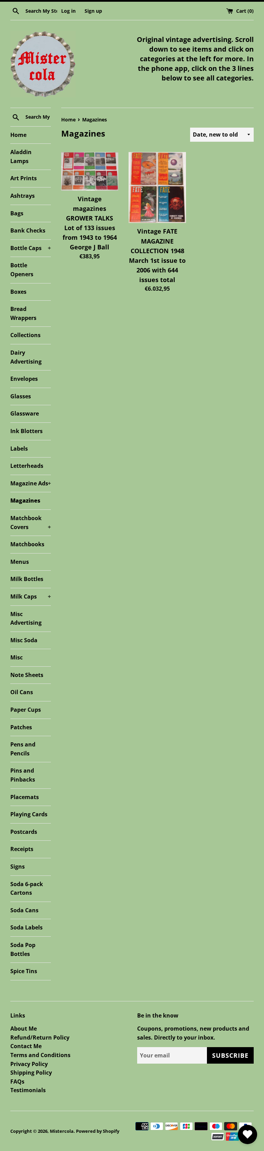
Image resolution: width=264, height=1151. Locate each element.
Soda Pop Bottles (22, 949)
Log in (68, 11)
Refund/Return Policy (39, 1037)
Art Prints (23, 178)
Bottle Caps (30, 248)
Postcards (23, 832)
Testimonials (28, 1090)
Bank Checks (27, 230)
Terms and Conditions (40, 1055)
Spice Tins (23, 971)
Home (18, 135)
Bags (16, 213)
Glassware (24, 413)
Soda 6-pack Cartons (26, 888)
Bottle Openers (21, 269)
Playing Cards (28, 814)
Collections (25, 335)
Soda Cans (24, 910)
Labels (19, 448)
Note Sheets (26, 675)
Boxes (18, 291)
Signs (17, 866)
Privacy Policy (29, 1064)
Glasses (20, 396)
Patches (21, 727)
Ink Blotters (26, 431)
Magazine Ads (30, 483)
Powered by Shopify (97, 1131)
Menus (19, 562)
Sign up (93, 11)
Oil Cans (21, 692)
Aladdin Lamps (21, 156)
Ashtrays (22, 196)
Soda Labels (26, 927)
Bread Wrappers (23, 313)
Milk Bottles (26, 579)
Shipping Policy (31, 1072)
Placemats (24, 797)
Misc (16, 657)
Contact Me (26, 1046)
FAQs (17, 1081)
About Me (23, 1028)
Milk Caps (30, 596)
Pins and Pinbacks (22, 775)
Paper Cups (25, 709)
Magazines (25, 500)
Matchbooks (27, 544)
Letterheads (26, 466)
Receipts (21, 849)
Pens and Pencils (22, 749)
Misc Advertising (26, 618)
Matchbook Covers (30, 522)
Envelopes (24, 379)
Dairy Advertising (26, 357)
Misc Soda (23, 640)
